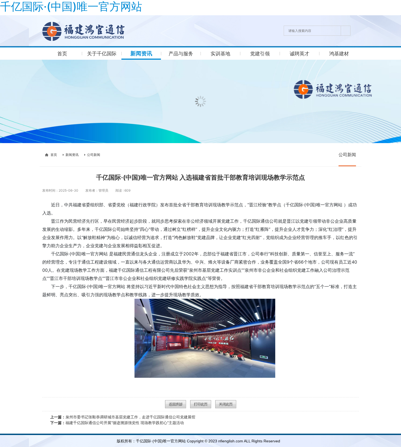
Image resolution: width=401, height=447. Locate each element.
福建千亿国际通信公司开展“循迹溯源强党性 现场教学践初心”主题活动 (117, 422)
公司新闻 (93, 155)
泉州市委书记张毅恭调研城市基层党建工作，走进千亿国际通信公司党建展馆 (122, 417)
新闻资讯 (72, 155)
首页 (53, 155)
